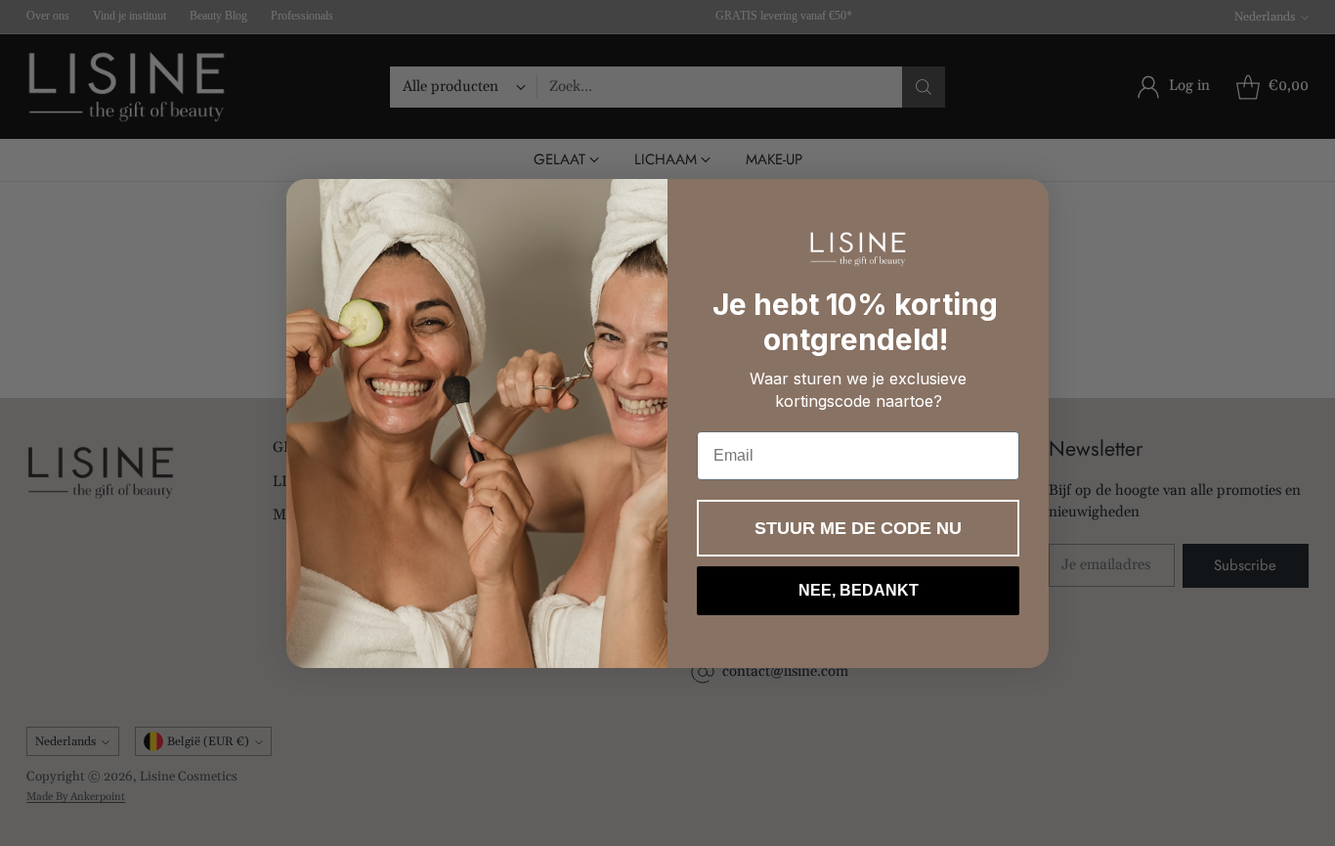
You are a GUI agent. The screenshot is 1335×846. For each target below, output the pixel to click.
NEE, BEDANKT (858, 590)
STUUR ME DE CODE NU (858, 528)
